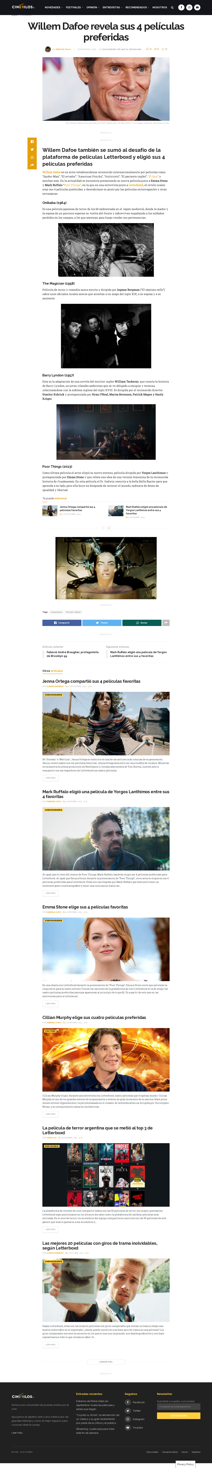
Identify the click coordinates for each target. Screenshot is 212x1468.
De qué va (123, 49)
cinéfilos (51, 1138)
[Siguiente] (108, 528)
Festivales (73, 7)
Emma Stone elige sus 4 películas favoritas (85, 907)
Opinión (91, 7)
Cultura (50, 1031)
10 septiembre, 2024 (70, 514)
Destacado (135, 49)
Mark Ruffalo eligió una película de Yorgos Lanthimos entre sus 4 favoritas (146, 510)
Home (14, 15)
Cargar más (105, 1362)
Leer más (50, 778)
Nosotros (160, 7)
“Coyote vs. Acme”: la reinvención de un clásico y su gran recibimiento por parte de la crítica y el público (97, 1419)
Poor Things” (72, 185)
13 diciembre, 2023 (87, 49)
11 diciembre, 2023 (73, 912)
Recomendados (136, 7)
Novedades (52, 7)
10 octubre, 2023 (75, 1253)
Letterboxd (56, 612)
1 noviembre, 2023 (68, 1138)
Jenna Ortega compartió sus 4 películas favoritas (91, 681)
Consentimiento (170, 1452)
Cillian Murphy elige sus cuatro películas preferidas (94, 1017)
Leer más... (18, 1432)
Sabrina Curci (63, 49)
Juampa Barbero (55, 686)
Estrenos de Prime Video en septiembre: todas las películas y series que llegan (95, 1405)
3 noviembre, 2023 (73, 1023)
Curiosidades (25, 15)
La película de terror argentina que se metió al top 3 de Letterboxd (97, 1130)
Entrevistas (111, 7)
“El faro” (153, 176)
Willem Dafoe (51, 172)
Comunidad (152, 1452)
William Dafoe (73, 612)
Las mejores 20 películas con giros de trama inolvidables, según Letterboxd (99, 1246)
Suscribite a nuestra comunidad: (176, 1401)
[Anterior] (103, 528)
